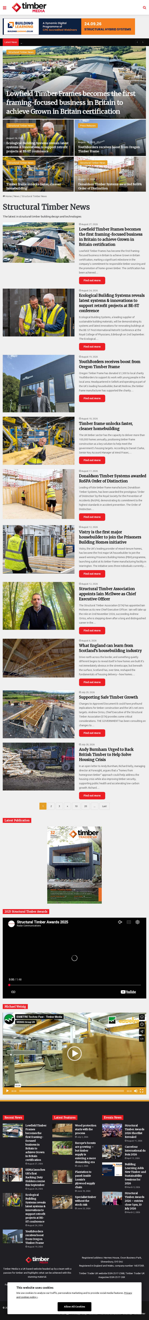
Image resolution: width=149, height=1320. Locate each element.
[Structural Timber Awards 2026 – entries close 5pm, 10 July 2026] (112, 1198)
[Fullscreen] (141, 1091)
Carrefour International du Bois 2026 (135, 1150)
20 (85, 806)
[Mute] (136, 1091)
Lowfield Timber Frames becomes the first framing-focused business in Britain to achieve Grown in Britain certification (71, 103)
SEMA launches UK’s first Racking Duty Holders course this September (35, 1177)
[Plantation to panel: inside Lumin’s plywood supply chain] (62, 1177)
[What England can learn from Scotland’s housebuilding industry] (38, 658)
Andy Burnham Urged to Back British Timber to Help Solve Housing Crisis (106, 754)
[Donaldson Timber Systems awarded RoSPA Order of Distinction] (110, 175)
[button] (74, 1053)
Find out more (92, 280)
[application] (74, 1054)
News (17, 196)
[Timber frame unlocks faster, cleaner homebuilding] (38, 175)
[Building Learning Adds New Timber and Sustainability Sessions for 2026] (112, 1169)
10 (76, 806)
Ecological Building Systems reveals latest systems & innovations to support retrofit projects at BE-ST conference (37, 147)
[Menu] (4, 9)
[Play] (7, 1091)
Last (104, 806)
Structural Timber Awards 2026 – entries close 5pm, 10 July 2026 (134, 1201)
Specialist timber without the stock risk (85, 1200)
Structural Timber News (21, 52)
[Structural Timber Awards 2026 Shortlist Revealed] (112, 1130)
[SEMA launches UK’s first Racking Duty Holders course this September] (13, 1175)
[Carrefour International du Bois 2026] (112, 1152)
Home (8, 196)
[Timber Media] (29, 7)
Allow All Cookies (74, 1306)
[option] (74, 119)
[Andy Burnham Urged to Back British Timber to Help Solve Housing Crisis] (38, 766)
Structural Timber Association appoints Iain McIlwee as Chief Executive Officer (107, 593)
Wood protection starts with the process (85, 1129)
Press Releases (88, 125)
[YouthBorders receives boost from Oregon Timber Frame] (110, 138)
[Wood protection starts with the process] (62, 1130)
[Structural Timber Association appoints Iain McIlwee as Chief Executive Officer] (38, 606)
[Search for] (144, 9)
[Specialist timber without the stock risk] (62, 1202)
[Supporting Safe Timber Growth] (38, 714)
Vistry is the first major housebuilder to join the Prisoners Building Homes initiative (110, 537)
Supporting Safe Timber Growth (108, 697)
